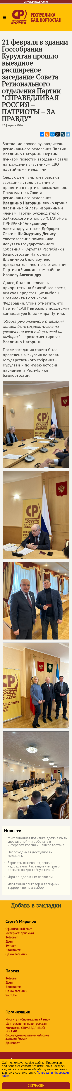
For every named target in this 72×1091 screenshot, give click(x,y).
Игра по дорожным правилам (28, 877)
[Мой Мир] (52, 134)
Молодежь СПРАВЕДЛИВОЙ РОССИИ (25, 1029)
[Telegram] (68, 134)
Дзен (9, 941)
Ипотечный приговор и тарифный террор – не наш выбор (31, 886)
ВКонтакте (13, 950)
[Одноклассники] (47, 134)
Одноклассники (16, 954)
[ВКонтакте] (42, 134)
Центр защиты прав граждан (26, 1023)
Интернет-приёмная (20, 933)
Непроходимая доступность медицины (28, 854)
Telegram (12, 937)
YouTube (11, 995)
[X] (57, 134)
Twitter (11, 945)
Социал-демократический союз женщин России (27, 1037)
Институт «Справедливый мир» (28, 1019)
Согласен (36, 1085)
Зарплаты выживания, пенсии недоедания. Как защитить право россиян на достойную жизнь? (32, 866)
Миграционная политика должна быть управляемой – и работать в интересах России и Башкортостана (35, 841)
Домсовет (13, 1042)
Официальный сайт (19, 928)
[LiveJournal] (63, 134)
